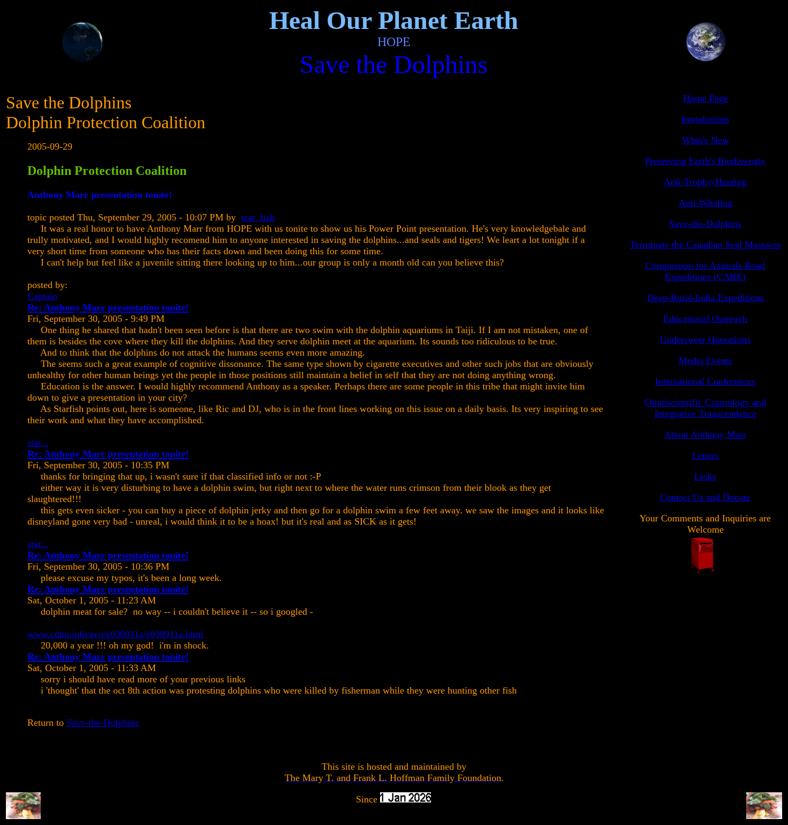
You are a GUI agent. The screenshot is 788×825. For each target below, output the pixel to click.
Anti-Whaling (705, 202)
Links (705, 476)
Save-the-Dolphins (102, 722)
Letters (705, 455)
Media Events (705, 360)
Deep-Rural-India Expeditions (705, 297)
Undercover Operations (705, 339)
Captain (42, 296)
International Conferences (705, 381)
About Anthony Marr (705, 434)
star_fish (257, 217)
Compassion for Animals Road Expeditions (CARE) (705, 271)
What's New (705, 140)
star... (38, 442)
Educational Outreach (705, 318)
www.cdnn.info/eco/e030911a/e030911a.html (115, 634)
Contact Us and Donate (705, 497)
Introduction (705, 119)
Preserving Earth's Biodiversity (705, 161)
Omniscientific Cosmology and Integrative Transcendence (705, 408)
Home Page (705, 98)
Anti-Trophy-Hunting (705, 181)
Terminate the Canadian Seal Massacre (705, 244)
